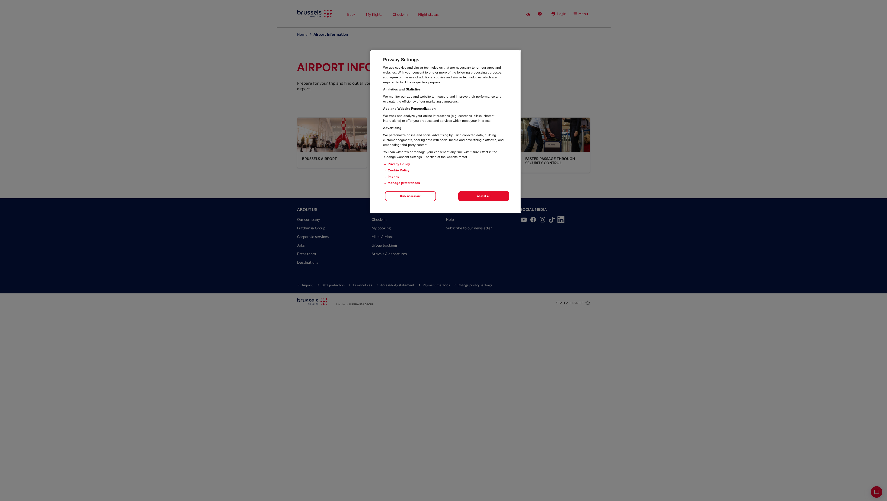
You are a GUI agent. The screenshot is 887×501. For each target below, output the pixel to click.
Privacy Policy (399, 164)
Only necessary (410, 196)
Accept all (483, 196)
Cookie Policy (399, 170)
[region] (445, 131)
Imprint (393, 176)
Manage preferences (404, 183)
